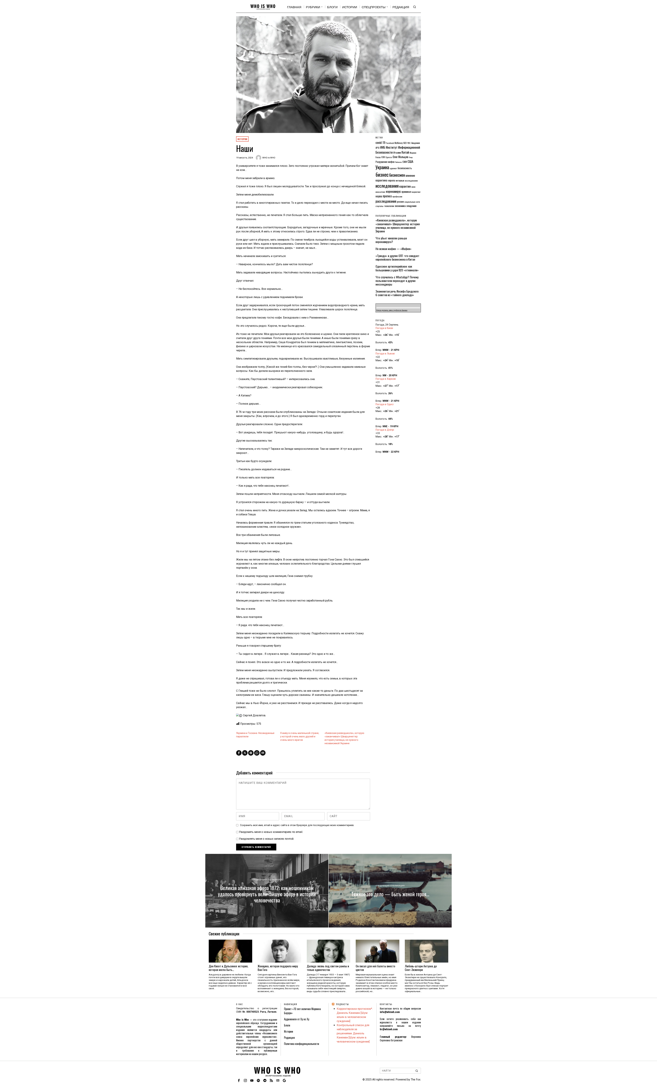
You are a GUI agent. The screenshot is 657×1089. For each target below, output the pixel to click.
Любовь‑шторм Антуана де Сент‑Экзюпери (421, 967)
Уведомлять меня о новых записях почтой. (266, 838)
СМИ (404, 162)
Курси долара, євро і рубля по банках (391, 310)
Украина (382, 167)
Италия (397, 152)
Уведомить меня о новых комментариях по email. (271, 832)
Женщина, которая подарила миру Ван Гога (278, 967)
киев (413, 186)
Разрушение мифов (385, 162)
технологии (389, 206)
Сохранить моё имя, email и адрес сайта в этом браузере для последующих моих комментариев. (297, 825)
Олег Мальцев (400, 157)
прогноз (387, 196)
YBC (409, 142)
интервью (400, 180)
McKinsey (399, 143)
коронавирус (393, 191)
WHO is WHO (268, 157)
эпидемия (411, 206)
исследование (411, 180)
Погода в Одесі (385, 404)
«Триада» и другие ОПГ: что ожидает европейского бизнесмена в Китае (397, 257)
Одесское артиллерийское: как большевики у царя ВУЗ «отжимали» (397, 268)
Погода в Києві (384, 328)
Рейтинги (398, 162)
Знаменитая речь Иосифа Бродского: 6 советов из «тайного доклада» (397, 293)
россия (400, 201)
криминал (406, 191)
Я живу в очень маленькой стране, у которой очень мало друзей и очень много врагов (299, 736)
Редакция (289, 1038)
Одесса (388, 157)
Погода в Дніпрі (385, 429)
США (410, 161)
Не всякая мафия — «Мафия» (393, 249)
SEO (405, 143)
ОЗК (383, 157)
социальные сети (412, 201)
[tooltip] (239, 753)
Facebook (390, 142)
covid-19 (380, 142)
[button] (417, 1071)
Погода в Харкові (386, 378)
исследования (387, 185)
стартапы (379, 206)
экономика (400, 206)
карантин (405, 186)
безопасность (405, 168)
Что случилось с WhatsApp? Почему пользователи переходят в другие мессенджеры (397, 280)
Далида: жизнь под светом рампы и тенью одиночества (328, 967)
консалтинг (380, 191)
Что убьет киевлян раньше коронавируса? (391, 239)
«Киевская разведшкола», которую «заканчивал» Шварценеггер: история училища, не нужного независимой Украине (398, 225)
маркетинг (416, 191)
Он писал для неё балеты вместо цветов (375, 967)
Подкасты (342, 1004)
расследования (386, 201)
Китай (405, 152)
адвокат (393, 168)
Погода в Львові (385, 353)
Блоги (287, 1025)
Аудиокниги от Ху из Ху (296, 1019)
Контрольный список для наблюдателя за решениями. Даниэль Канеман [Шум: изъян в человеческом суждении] (353, 1033)
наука (379, 196)
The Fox (415, 1079)
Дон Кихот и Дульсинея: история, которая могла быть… (228, 967)
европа (391, 180)
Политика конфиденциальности (301, 1044)
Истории (242, 139)
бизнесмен (397, 175)
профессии (397, 196)
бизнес (382, 174)
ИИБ (382, 147)
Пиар (411, 157)
